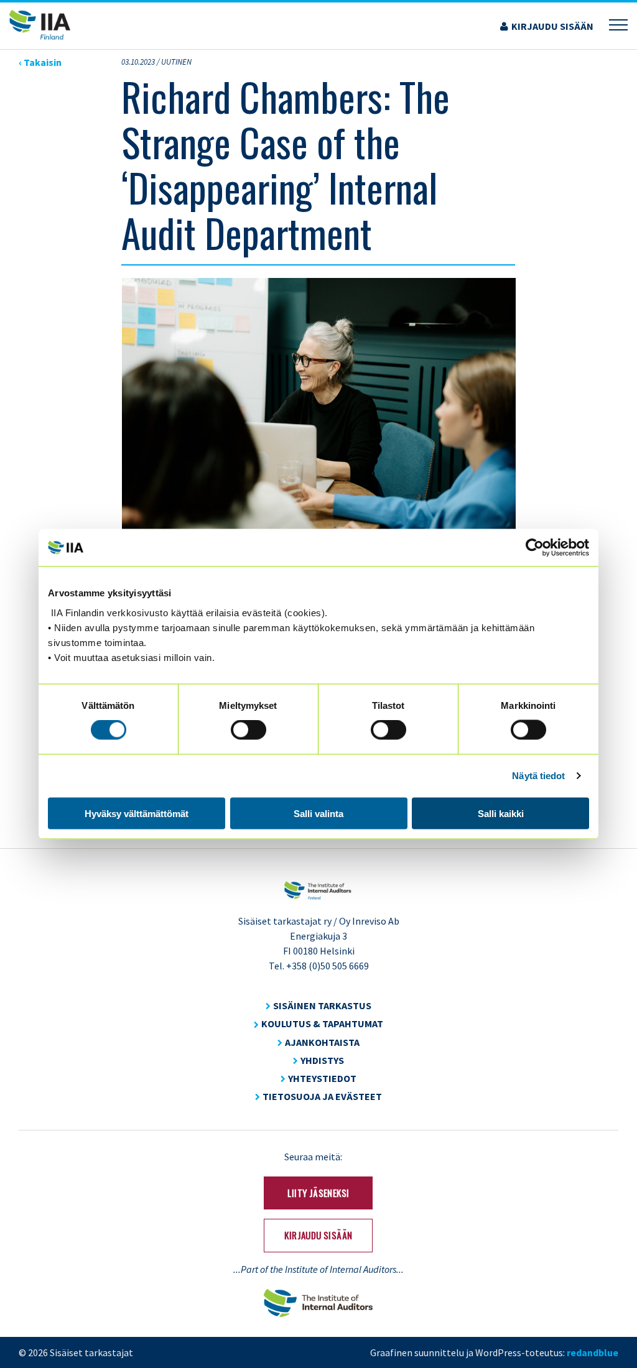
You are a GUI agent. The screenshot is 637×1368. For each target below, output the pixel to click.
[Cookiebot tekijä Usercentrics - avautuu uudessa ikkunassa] (534, 547)
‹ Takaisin (40, 62)
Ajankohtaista (322, 1042)
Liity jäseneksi (318, 1192)
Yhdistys (322, 1060)
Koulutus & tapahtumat (322, 1023)
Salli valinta (318, 813)
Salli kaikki (501, 813)
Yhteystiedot (322, 1078)
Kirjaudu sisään (552, 26)
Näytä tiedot (538, 775)
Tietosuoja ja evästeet (322, 1096)
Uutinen (176, 62)
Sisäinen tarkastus (322, 1005)
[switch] (248, 730)
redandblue (592, 1352)
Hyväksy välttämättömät (136, 813)
